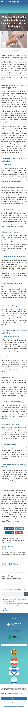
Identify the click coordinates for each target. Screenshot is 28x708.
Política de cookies (7, 706)
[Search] (26, 594)
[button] (9, 528)
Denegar (14, 702)
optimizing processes (19, 501)
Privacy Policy (14, 706)
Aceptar (14, 698)
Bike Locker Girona (8, 608)
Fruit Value (6, 610)
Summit (6, 606)
